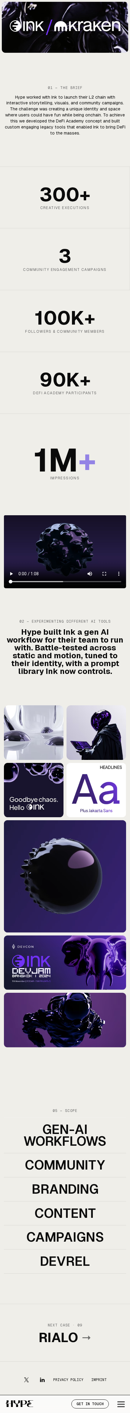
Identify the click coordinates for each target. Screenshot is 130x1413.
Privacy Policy (68, 1380)
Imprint (99, 1380)
